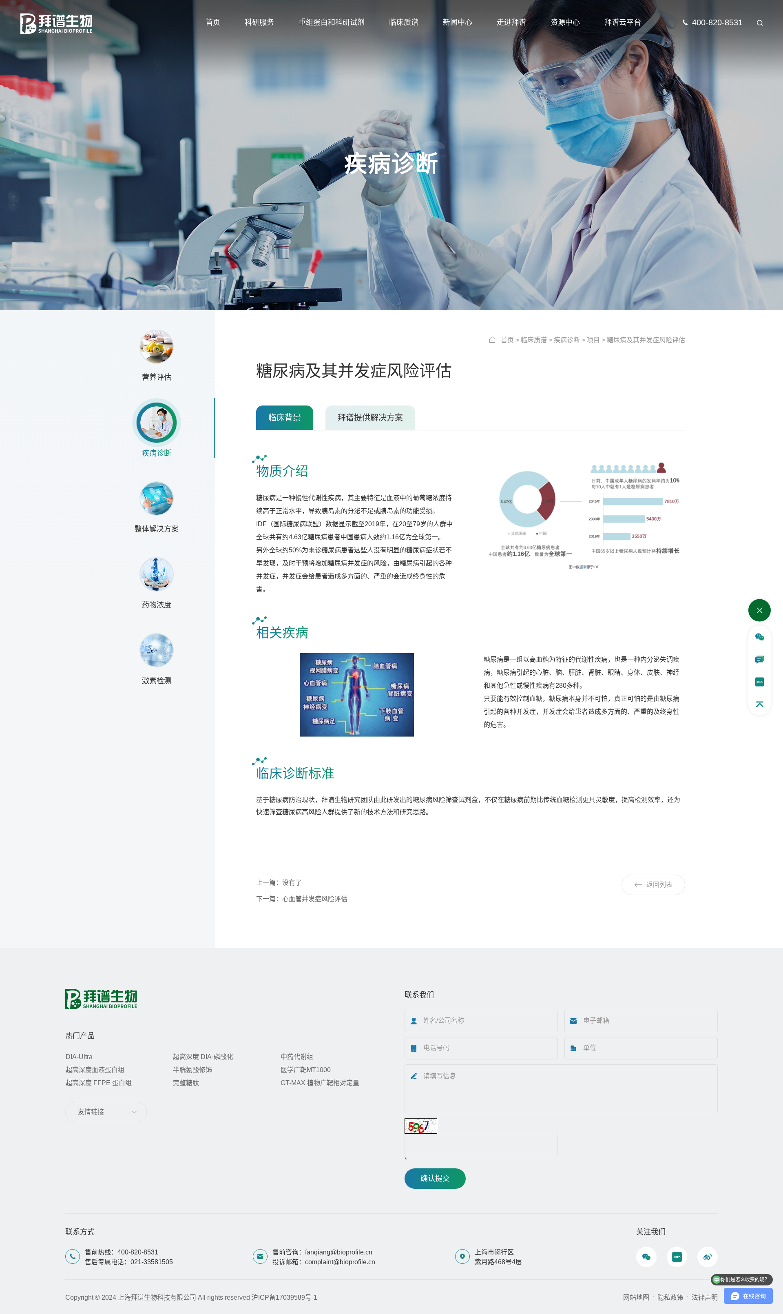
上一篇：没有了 (279, 882)
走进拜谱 (511, 22)
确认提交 (435, 1178)
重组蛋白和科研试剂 (332, 22)
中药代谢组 (297, 1056)
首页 (213, 22)
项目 (593, 340)
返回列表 (659, 884)
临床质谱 (403, 22)
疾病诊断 (567, 340)
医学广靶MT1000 (306, 1069)
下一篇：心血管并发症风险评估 (301, 898)
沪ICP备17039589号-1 (284, 1297)
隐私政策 (670, 1297)
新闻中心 (457, 22)
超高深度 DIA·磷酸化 (203, 1056)
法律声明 (705, 1297)
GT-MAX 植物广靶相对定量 (320, 1082)
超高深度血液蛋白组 (95, 1069)
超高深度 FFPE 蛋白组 (99, 1082)
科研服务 (259, 22)
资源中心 (565, 22)
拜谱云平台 (622, 22)
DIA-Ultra (79, 1056)
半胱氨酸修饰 (192, 1069)
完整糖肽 (186, 1082)
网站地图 (636, 1297)
